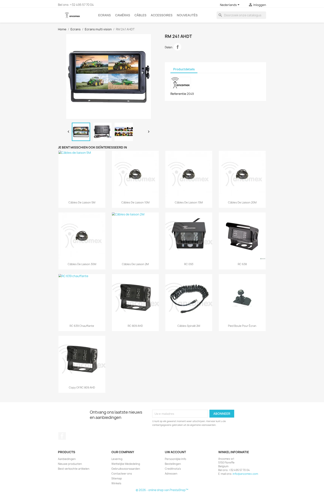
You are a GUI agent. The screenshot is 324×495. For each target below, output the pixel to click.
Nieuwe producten (70, 464)
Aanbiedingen (67, 459)
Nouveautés (187, 15)
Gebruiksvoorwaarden (125, 468)
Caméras (122, 15)
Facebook (62, 436)
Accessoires (161, 15)
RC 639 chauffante (82, 326)
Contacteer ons (121, 473)
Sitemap (116, 478)
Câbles (140, 15)
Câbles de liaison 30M (82, 264)
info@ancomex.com (245, 474)
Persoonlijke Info (175, 459)
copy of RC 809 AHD (82, 387)
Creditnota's (173, 468)
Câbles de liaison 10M (135, 202)
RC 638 (242, 264)
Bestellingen (173, 464)
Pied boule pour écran (242, 326)
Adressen (171, 473)
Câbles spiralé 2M (188, 326)
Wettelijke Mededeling (125, 464)
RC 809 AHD (135, 326)
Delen (177, 47)
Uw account (175, 452)
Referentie (178, 94)
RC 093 (188, 264)
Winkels (116, 483)
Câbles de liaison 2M (135, 264)
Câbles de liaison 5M (81, 202)
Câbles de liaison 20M (242, 202)
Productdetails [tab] (184, 69)
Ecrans (104, 15)
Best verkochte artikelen (73, 468)
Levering (116, 459)
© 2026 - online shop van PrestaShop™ (162, 490)
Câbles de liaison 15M (189, 202)
